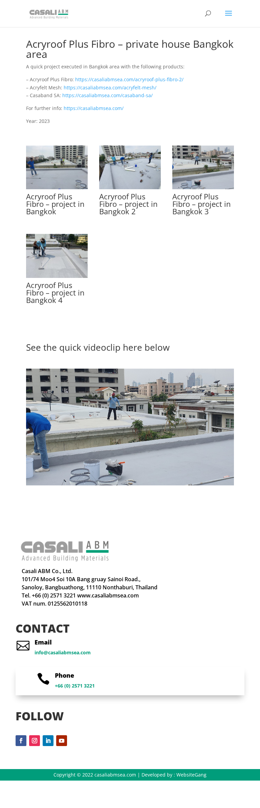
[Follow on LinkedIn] (48, 740)
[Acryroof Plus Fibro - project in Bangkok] (57, 189)
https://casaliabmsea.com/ (94, 108)
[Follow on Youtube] (61, 740)
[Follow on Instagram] (34, 740)
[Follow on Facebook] (21, 740)
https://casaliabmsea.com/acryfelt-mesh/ (110, 87)
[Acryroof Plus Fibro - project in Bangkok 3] (203, 189)
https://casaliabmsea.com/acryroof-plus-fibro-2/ (129, 79)
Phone (64, 675)
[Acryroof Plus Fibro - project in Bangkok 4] (57, 278)
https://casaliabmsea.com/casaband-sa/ (107, 95)
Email (43, 642)
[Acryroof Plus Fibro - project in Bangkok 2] (130, 189)
